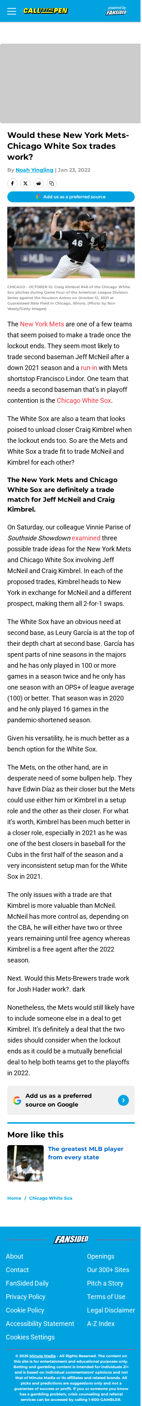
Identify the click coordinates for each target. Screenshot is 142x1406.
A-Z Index (101, 1323)
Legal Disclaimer (111, 1310)
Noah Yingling (35, 170)
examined (86, 538)
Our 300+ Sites (108, 1270)
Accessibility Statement (40, 1323)
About (14, 1256)
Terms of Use (106, 1296)
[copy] (52, 183)
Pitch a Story (105, 1283)
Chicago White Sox (84, 400)
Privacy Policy (26, 1296)
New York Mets (42, 324)
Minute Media (42, 1356)
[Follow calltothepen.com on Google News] (123, 1100)
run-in (89, 368)
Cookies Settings (30, 1337)
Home (14, 1198)
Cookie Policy (25, 1310)
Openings (100, 1256)
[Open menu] (11, 11)
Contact (17, 1270)
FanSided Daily (27, 1283)
